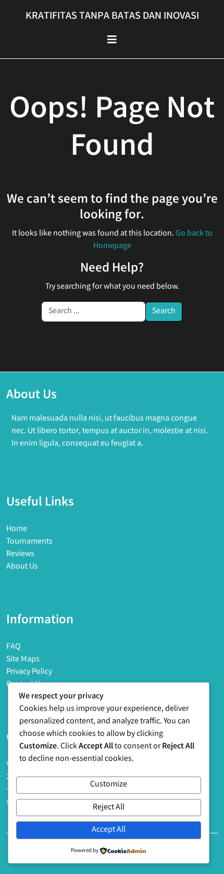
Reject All (109, 808)
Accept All (109, 830)
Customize (108, 785)
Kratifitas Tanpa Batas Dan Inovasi (112, 16)
